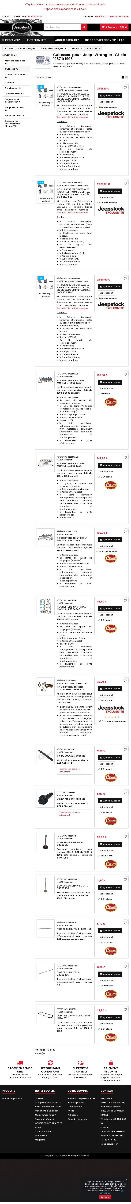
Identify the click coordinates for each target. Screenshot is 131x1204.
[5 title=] (118, 717)
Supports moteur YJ (14, 108)
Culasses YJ (11, 68)
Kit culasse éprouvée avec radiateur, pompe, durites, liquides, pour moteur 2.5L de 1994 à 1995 (73, 97)
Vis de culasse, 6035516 (71, 755)
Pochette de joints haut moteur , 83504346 (72, 608)
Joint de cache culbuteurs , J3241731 (74, 1017)
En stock (106, 393)
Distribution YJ (13, 88)
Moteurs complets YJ (15, 62)
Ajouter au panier (110, 95)
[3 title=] (112, 717)
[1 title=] (105, 717)
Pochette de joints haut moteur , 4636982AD (72, 465)
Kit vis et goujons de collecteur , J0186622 (70, 688)
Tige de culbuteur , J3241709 (74, 929)
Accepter (105, 1197)
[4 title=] (115, 717)
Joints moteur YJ (14, 93)
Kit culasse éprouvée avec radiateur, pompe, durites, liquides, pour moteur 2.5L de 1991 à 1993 (73, 193)
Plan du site (41, 1135)
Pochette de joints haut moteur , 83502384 (72, 539)
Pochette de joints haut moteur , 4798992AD (72, 382)
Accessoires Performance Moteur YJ (12, 124)
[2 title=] (109, 717)
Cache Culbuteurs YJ (15, 75)
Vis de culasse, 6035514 (71, 799)
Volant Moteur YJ (14, 115)
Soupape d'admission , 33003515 (71, 844)
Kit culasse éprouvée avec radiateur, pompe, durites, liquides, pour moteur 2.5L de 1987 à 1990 (73, 288)
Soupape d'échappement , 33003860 (72, 887)
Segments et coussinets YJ (12, 100)
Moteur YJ (9, 55)
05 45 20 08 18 (34, 16)
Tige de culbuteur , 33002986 (68, 973)
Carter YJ (10, 82)
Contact (6, 16)
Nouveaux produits (12, 1098)
